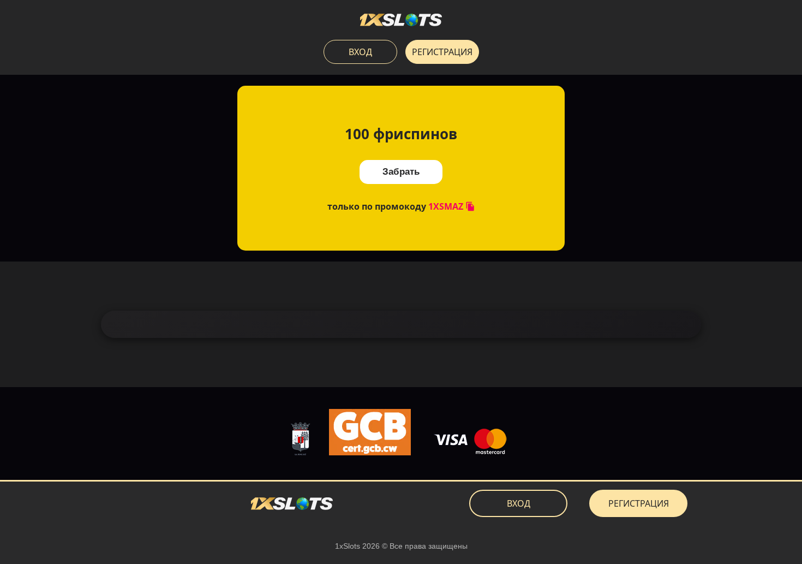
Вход (360, 52)
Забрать (401, 172)
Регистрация (442, 52)
